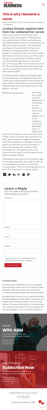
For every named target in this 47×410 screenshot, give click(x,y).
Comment (8, 198)
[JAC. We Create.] (23, 402)
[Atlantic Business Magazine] (10, 4)
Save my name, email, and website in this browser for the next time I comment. (20, 259)
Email (7, 237)
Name (7, 227)
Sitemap (27, 397)
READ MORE (8, 342)
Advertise (20, 397)
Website (7, 246)
